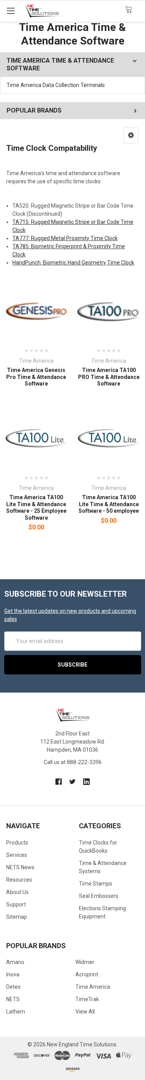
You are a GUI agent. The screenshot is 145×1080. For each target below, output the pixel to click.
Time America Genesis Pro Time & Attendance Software (36, 377)
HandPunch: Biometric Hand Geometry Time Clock (73, 262)
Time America (92, 987)
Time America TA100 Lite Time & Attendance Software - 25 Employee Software (36, 507)
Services (16, 855)
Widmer (84, 962)
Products (17, 842)
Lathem (15, 1011)
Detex (13, 987)
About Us (17, 892)
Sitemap (16, 917)
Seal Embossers (98, 896)
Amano (15, 962)
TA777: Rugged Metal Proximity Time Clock (65, 238)
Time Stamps (95, 883)
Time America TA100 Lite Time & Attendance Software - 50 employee (108, 504)
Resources (19, 880)
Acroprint (86, 974)
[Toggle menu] (10, 10)
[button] (130, 135)
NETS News (20, 867)
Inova (12, 974)
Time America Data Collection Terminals (56, 85)
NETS (13, 999)
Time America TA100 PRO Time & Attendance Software (109, 377)
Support (16, 904)
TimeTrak (87, 999)
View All (85, 1011)
